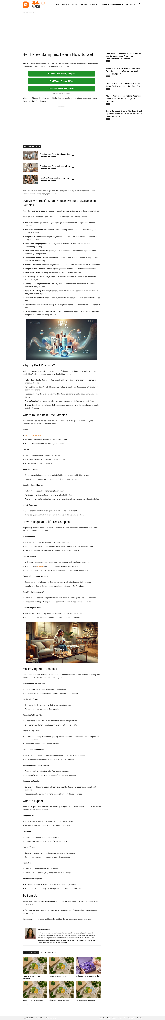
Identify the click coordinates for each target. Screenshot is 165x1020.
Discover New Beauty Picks (62, 89)
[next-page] (27, 1004)
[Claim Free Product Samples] (61, 989)
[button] (139, 5)
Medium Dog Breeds (89, 4)
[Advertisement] (82, 33)
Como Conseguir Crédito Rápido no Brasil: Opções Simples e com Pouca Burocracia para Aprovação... (124, 113)
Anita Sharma (44, 930)
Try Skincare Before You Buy (85, 1000)
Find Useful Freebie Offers (61, 81)
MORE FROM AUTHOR (48, 953)
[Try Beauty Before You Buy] (61, 965)
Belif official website (33, 435)
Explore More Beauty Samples (61, 74)
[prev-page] (24, 1004)
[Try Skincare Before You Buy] (88, 989)
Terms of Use (111, 1018)
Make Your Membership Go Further (87, 976)
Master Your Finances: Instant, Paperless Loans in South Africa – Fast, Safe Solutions (123, 98)
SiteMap (139, 1018)
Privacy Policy (122, 1018)
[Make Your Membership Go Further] (88, 965)
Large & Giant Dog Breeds (112, 4)
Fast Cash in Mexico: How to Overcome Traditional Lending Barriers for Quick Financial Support (123, 71)
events (40, 566)
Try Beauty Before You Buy (58, 976)
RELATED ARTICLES (31, 953)
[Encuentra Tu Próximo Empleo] (35, 989)
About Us (102, 1018)
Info (57, 4)
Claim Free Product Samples (59, 1000)
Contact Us (131, 1018)
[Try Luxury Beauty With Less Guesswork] (35, 965)
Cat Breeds (130, 4)
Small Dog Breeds (69, 4)
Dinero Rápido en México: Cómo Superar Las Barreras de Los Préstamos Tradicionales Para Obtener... (123, 56)
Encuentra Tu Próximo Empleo (33, 1000)
